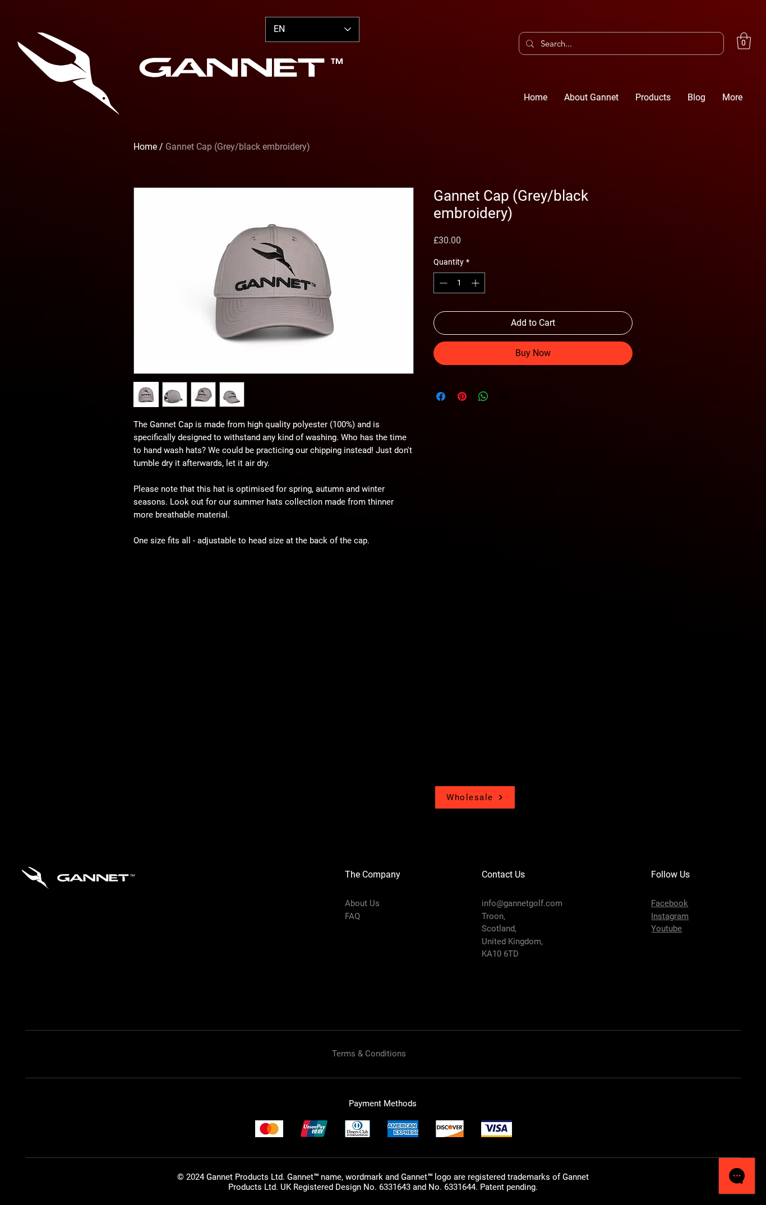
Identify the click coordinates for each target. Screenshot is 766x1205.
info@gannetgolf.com (522, 903)
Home (145, 146)
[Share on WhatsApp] (483, 396)
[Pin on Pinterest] (462, 396)
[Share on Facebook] (440, 396)
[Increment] (476, 283)
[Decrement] (442, 283)
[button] (744, 41)
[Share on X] (504, 396)
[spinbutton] (459, 283)
